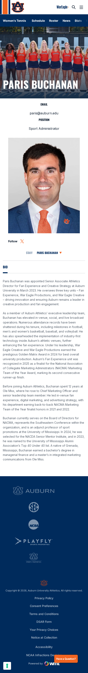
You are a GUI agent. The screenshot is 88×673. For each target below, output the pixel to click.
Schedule (38, 20)
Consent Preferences (44, 606)
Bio (5, 266)
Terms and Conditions (44, 614)
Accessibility (44, 647)
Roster (53, 20)
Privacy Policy (44, 598)
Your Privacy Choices (44, 629)
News (66, 20)
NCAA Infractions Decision (44, 655)
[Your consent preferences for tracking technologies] (7, 666)
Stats (78, 20)
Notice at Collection (44, 637)
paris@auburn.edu (44, 113)
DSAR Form (44, 621)
